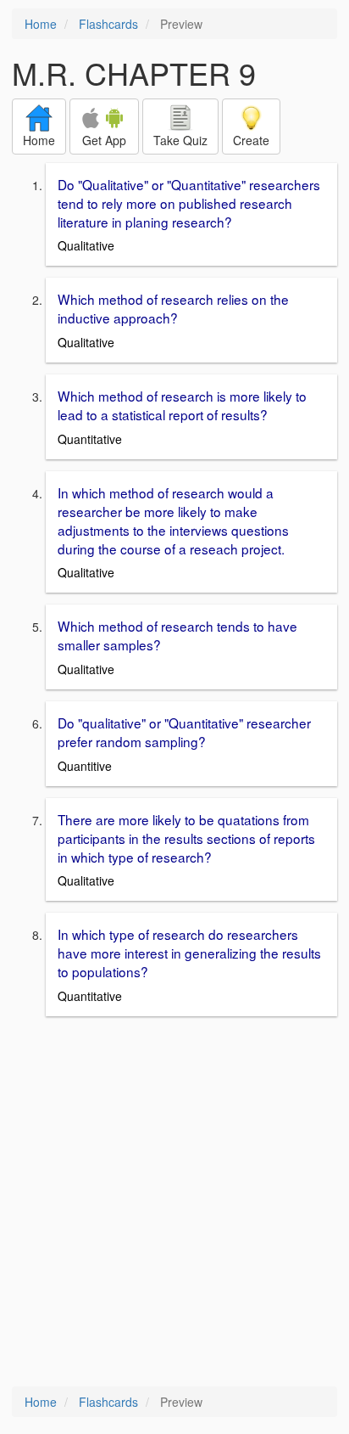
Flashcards (108, 23)
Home (41, 23)
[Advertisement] (174, 1203)
